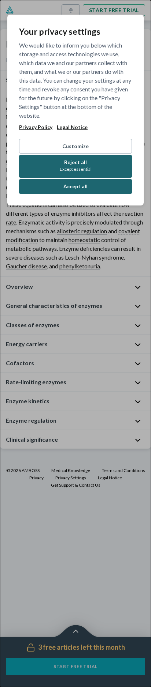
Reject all (76, 165)
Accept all (75, 186)
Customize (75, 146)
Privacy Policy (35, 127)
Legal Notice (72, 127)
